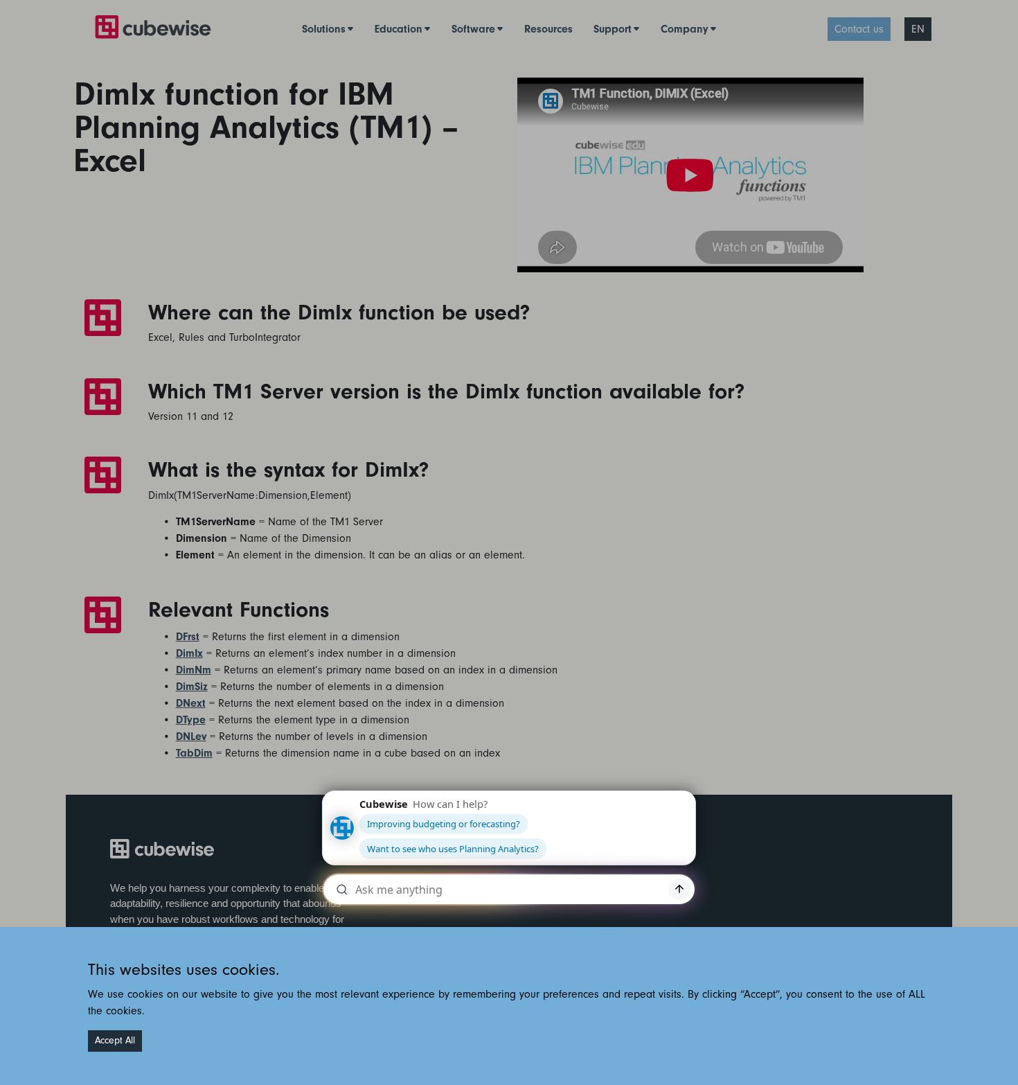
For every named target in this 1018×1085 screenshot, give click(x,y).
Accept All (115, 1040)
